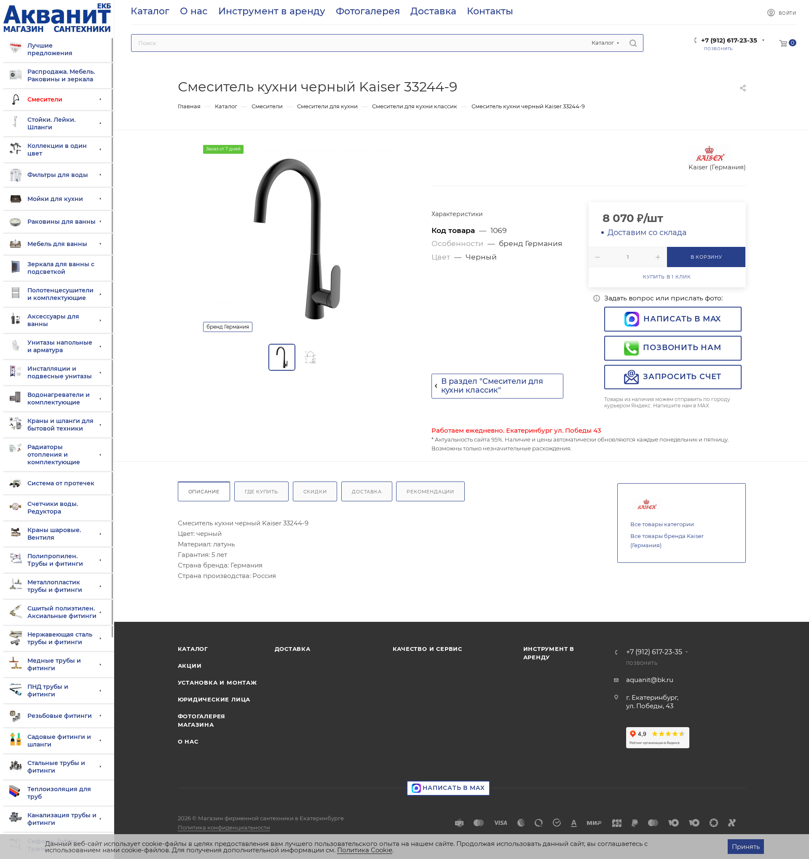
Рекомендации (430, 492)
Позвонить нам (682, 347)
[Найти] (633, 43)
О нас (188, 741)
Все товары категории (662, 524)
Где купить (261, 492)
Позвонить (642, 663)
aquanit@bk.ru (649, 680)
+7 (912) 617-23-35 (729, 40)
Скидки (315, 492)
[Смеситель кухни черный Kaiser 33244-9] (297, 239)
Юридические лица (214, 699)
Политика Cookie (364, 850)
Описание (204, 492)
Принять (746, 847)
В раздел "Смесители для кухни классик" (492, 386)
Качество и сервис (428, 648)
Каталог (193, 648)
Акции (190, 665)
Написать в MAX (682, 319)
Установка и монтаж (217, 682)
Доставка (366, 492)
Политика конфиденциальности (224, 827)
